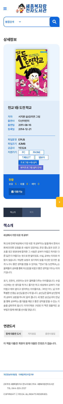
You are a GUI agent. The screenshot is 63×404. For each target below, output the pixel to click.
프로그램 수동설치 (28, 162)
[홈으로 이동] (31, 8)
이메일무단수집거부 (26, 374)
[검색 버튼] (54, 22)
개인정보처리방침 (10, 374)
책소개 (13, 212)
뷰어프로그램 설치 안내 (30, 167)
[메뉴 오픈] (59, 202)
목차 (31, 212)
